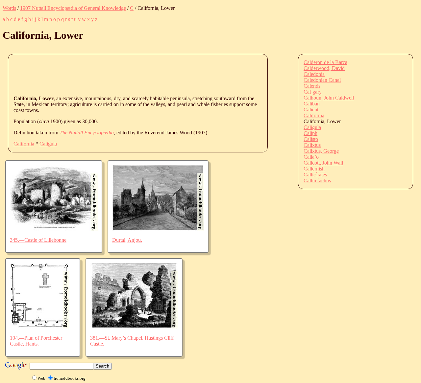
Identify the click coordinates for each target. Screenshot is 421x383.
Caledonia (314, 74)
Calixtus (312, 145)
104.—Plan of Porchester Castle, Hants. (36, 341)
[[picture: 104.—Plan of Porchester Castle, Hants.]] (39, 326)
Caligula (48, 143)
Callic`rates (315, 174)
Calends (312, 86)
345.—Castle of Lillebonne (38, 240)
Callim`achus (317, 180)
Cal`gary (313, 92)
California (23, 143)
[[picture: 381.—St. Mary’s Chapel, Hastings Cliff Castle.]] (134, 326)
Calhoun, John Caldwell (329, 98)
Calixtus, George (321, 151)
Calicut (311, 109)
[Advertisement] (133, 74)
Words (9, 8)
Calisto (311, 139)
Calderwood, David (324, 68)
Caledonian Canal (322, 80)
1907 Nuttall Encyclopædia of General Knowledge (73, 8)
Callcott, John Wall (323, 163)
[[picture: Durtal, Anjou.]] (158, 229)
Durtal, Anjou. (127, 240)
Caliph (310, 133)
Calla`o (311, 157)
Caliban (312, 103)
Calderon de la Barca (325, 62)
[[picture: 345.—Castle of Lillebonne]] (54, 229)
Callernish (314, 168)
